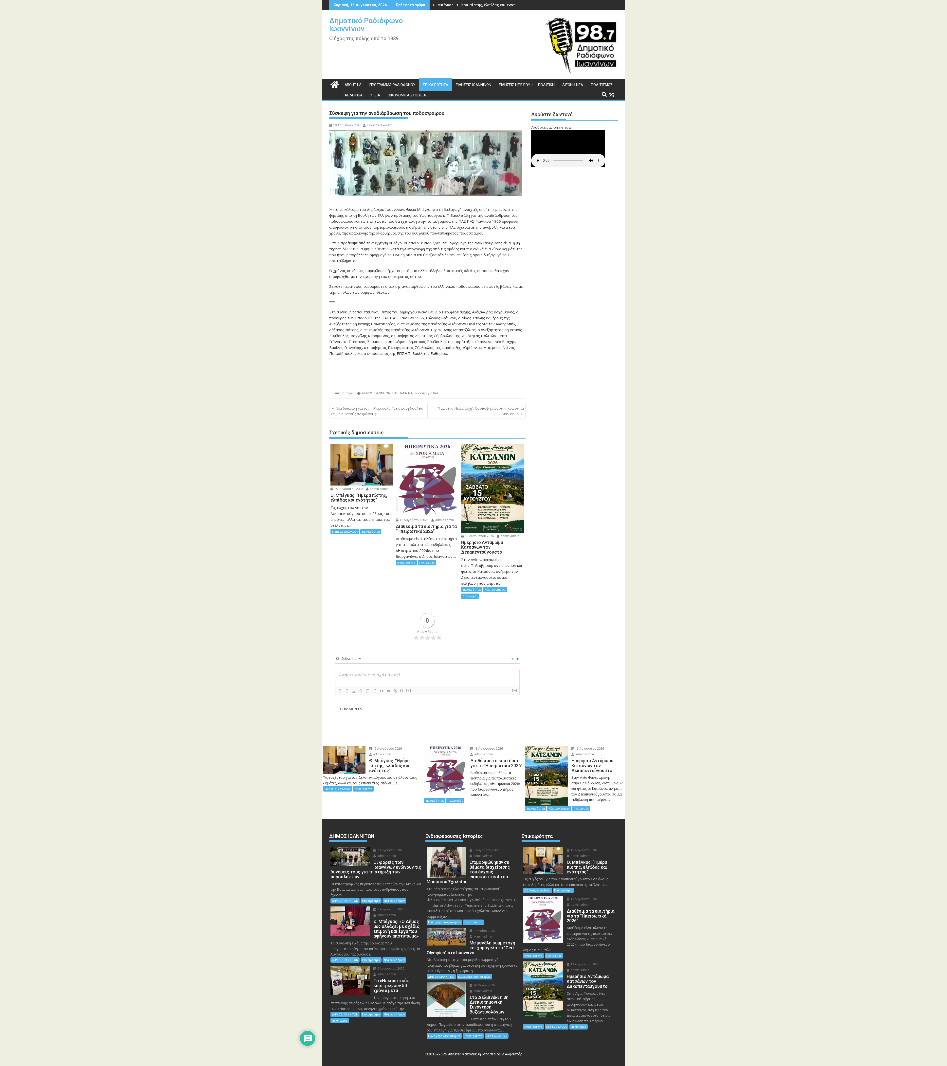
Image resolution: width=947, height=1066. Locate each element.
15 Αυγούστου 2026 (348, 489)
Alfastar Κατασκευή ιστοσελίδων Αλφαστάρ (485, 1053)
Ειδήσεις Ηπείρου (514, 85)
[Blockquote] (381, 691)
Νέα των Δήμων (495, 589)
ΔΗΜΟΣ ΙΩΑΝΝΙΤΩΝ (376, 393)
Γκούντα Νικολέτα (380, 125)
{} (401, 690)
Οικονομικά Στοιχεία (407, 95)
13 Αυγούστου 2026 (413, 520)
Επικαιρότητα (435, 85)
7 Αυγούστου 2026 (390, 850)
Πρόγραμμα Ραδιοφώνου (392, 85)
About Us (353, 85)
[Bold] (340, 691)
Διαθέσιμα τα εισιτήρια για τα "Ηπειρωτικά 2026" (478, 4)
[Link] (395, 691)
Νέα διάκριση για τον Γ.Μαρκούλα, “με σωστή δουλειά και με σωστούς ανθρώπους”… (377, 411)
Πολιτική (546, 85)
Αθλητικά (354, 95)
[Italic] (347, 691)
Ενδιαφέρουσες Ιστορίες (444, 922)
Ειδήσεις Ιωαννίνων (473, 85)
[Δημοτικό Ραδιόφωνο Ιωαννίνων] (334, 84)
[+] (408, 690)
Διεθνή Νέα (572, 85)
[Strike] (360, 691)
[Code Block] (388, 691)
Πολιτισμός (602, 85)
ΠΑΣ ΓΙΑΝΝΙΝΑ (402, 393)
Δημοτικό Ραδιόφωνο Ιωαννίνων (366, 24)
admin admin (378, 489)
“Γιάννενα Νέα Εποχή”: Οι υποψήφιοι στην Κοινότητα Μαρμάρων (480, 411)
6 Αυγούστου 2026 (390, 909)
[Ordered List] (367, 691)
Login (514, 658)
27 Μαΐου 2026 (484, 931)
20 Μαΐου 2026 (484, 985)
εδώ (568, 127)
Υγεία (375, 95)
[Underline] (353, 691)
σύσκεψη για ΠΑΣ (426, 393)
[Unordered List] (374, 691)
